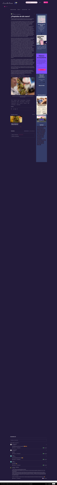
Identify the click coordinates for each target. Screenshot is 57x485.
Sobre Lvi (18, 9)
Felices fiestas (18, 104)
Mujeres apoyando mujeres (40, 141)
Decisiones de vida (13, 101)
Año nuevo (21, 103)
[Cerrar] (56, 483)
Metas (18, 101)
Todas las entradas (13, 9)
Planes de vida (27, 101)
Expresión (12, 106)
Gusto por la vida (24, 9)
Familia (44, 129)
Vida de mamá (39, 135)
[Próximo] (45, 119)
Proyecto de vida (13, 103)
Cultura (44, 126)
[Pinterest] (42, 82)
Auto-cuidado (28, 100)
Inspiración (15, 100)
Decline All (49, 483)
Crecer (18, 103)
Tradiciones (25, 103)
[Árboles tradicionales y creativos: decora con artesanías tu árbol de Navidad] (16, 119)
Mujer (18, 100)
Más (29, 9)
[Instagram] (40, 82)
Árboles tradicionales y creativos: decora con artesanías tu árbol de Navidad (16, 124)
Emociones (43, 132)
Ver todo (33, 114)
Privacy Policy (30, 483)
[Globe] (41, 33)
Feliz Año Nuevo (13, 104)
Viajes (42, 135)
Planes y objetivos (22, 101)
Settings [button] (46, 483)
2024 (28, 103)
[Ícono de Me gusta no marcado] (12, 447)
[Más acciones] (34, 13)
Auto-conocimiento (23, 100)
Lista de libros (38, 144)
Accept (53, 483)
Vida (12, 100)
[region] (41, 40)
